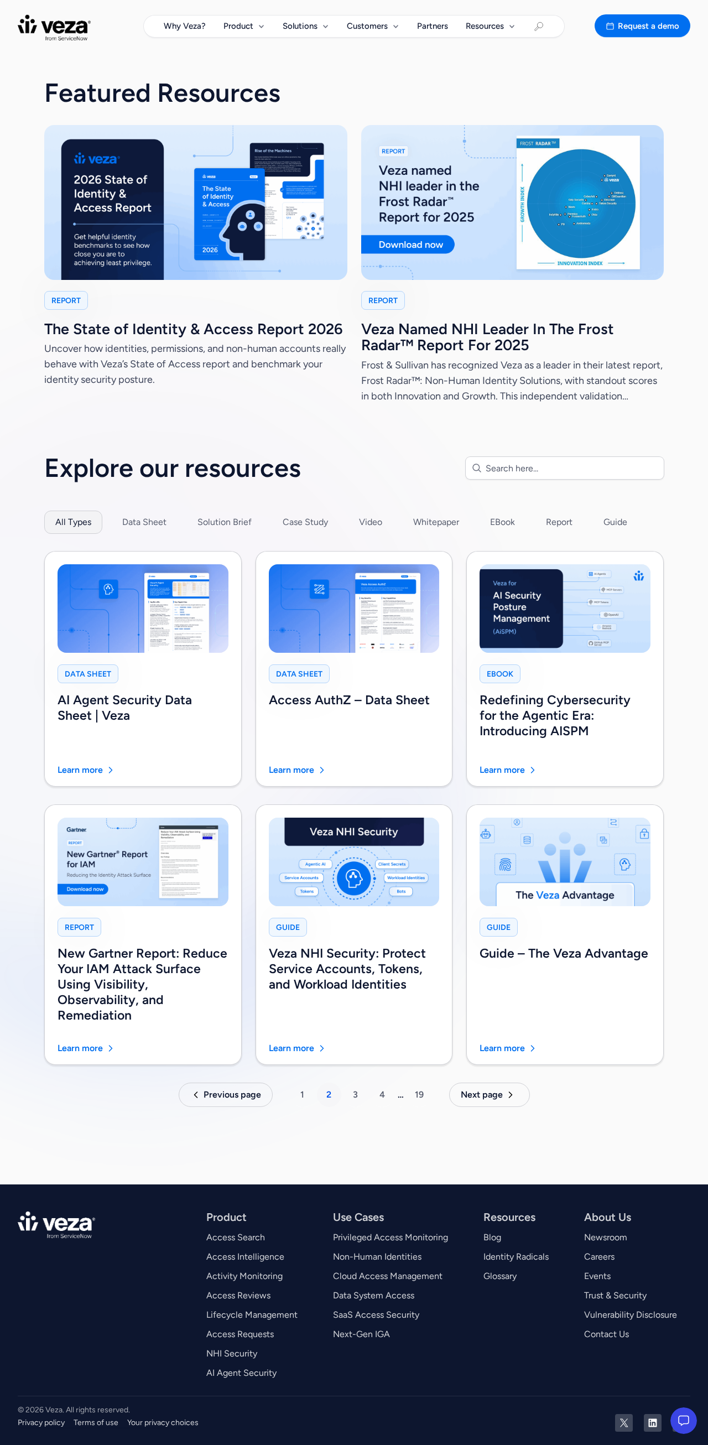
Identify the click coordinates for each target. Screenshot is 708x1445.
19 (419, 1094)
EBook (502, 522)
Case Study (305, 522)
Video (370, 522)
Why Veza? (185, 26)
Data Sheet (144, 522)
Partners (432, 26)
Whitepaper (436, 522)
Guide (615, 522)
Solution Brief (224, 522)
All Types (73, 522)
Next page (482, 1094)
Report (559, 522)
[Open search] (538, 26)
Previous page (232, 1094)
